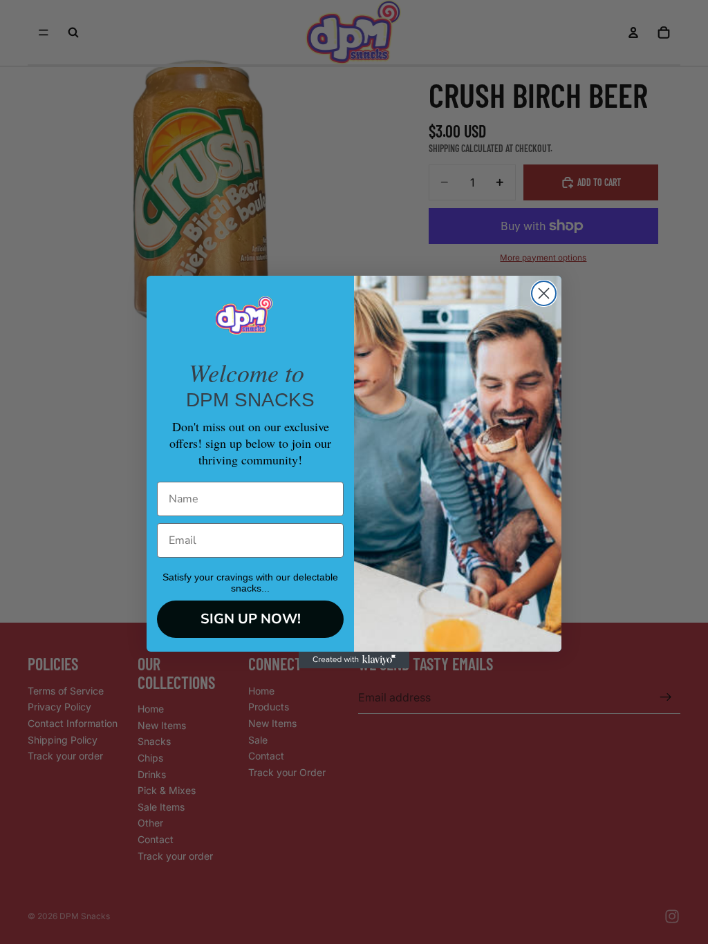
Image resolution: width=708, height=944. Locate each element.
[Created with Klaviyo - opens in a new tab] (354, 660)
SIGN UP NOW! (251, 619)
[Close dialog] (544, 293)
